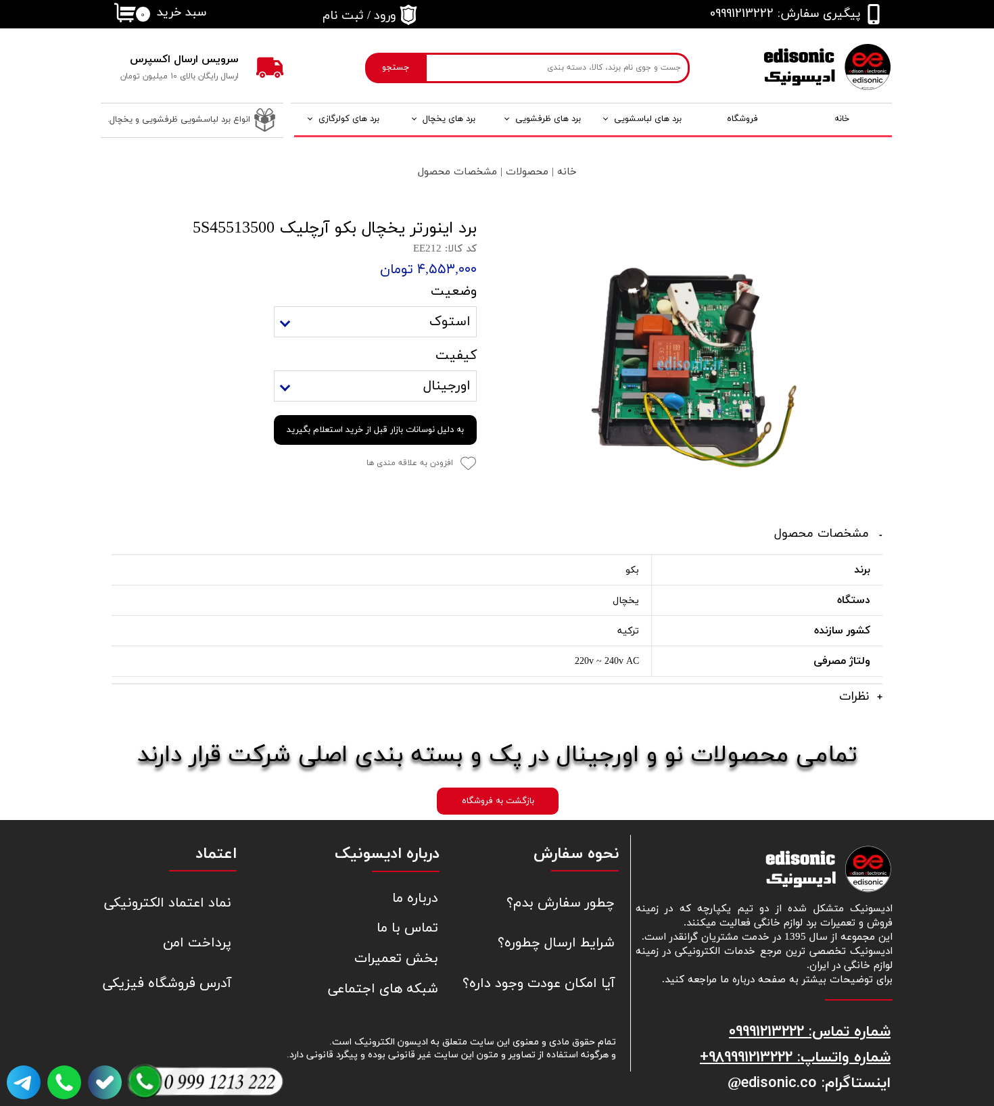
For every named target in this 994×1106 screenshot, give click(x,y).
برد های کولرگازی (348, 119)
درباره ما (415, 898)
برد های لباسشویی (648, 119)
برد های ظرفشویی (548, 119)
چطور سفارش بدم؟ (560, 903)
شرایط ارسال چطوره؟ (556, 943)
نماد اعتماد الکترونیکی (167, 903)
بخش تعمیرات (396, 958)
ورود (385, 15)
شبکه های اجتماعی (383, 989)
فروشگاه (742, 119)
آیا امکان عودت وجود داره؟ (550, 983)
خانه (841, 119)
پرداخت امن (197, 943)
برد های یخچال (449, 119)
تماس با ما (407, 928)
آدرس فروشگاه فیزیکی (167, 983)
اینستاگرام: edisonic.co (816, 1082)
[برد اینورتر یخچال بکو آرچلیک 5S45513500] (689, 363)
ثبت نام (343, 15)
